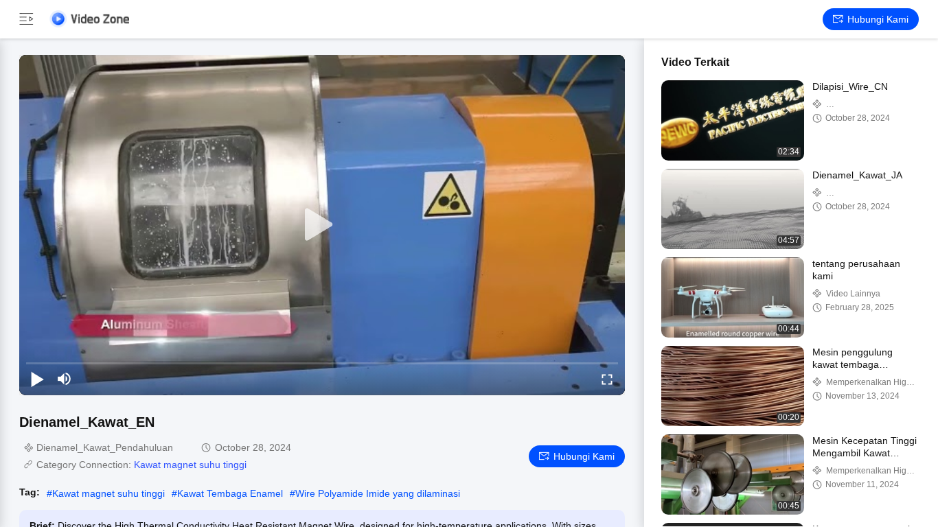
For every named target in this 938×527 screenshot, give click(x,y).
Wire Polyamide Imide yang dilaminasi (377, 493)
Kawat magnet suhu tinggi (190, 464)
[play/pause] (37, 378)
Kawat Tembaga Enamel (230, 493)
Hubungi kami (877, 19)
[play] (322, 225)
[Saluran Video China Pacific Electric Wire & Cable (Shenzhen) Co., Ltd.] (89, 18)
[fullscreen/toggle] (607, 378)
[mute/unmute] (64, 378)
